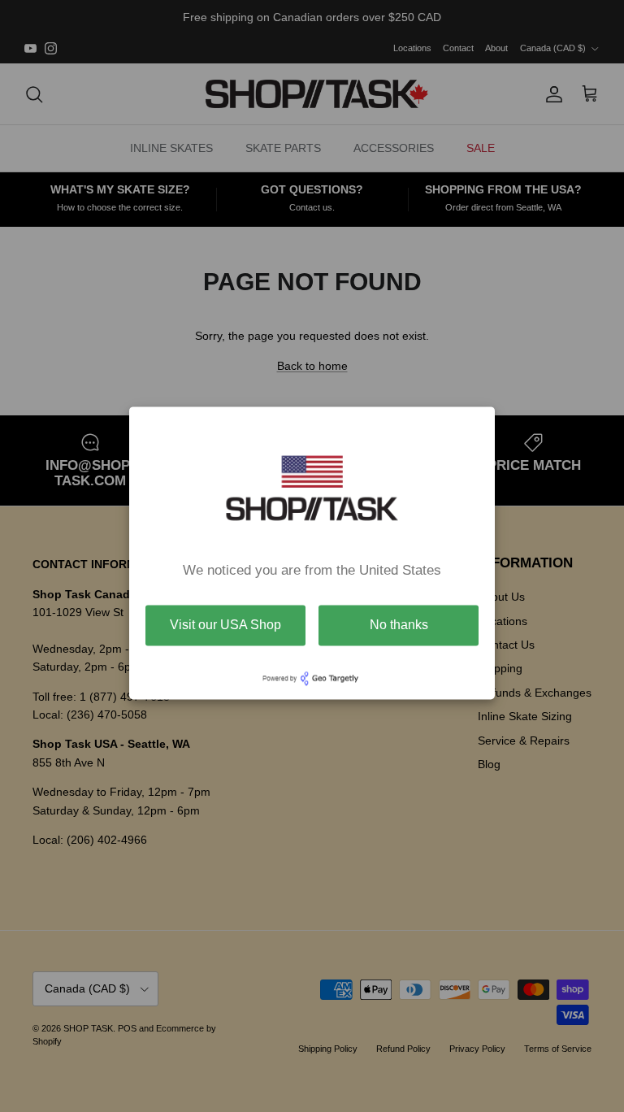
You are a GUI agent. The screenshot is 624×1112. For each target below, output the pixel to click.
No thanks (399, 625)
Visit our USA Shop (225, 625)
